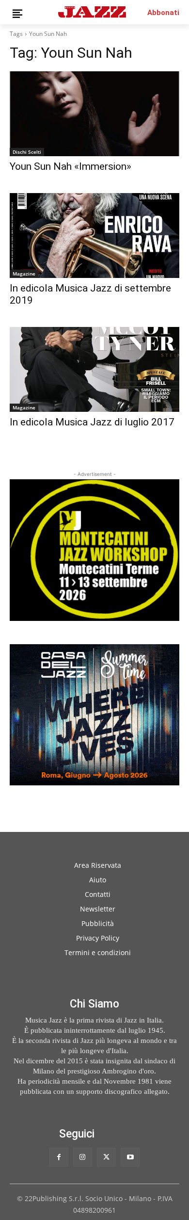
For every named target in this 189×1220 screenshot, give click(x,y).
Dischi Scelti (27, 151)
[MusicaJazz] (92, 11)
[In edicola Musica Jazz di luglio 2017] (94, 369)
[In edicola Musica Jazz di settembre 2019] (94, 235)
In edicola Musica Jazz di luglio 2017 (92, 422)
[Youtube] (130, 1157)
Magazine (24, 273)
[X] (106, 1157)
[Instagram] (82, 1157)
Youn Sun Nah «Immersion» (70, 166)
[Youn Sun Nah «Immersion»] (94, 113)
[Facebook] (58, 1157)
